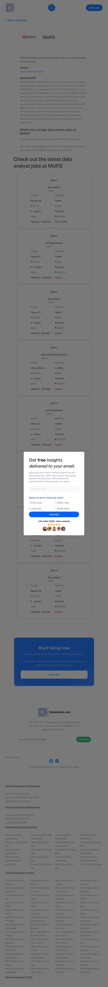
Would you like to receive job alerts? (46, 497)
